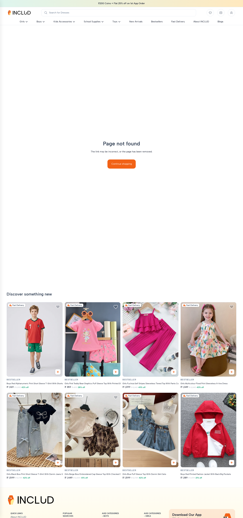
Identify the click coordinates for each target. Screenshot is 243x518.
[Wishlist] (210, 12)
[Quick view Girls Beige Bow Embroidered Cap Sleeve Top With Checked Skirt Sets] (115, 462)
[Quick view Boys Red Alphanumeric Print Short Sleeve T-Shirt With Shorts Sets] (58, 372)
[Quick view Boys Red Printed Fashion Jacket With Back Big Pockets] (231, 462)
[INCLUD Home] (19, 12)
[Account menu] (231, 12)
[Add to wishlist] (58, 307)
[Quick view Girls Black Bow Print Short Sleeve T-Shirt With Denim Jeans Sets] (58, 462)
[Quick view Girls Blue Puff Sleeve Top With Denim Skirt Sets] (173, 462)
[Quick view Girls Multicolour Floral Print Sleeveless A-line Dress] (231, 372)
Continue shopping (121, 163)
